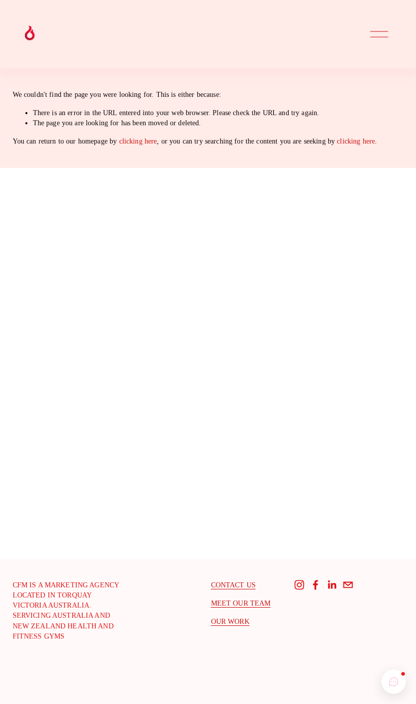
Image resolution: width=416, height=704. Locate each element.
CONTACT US (233, 585)
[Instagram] (299, 585)
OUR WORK (230, 621)
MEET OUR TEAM (241, 603)
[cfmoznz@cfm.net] (348, 585)
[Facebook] (315, 585)
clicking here (138, 141)
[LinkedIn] (332, 585)
